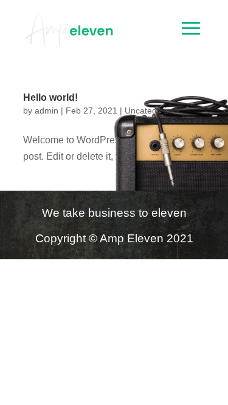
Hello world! (50, 97)
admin (46, 110)
